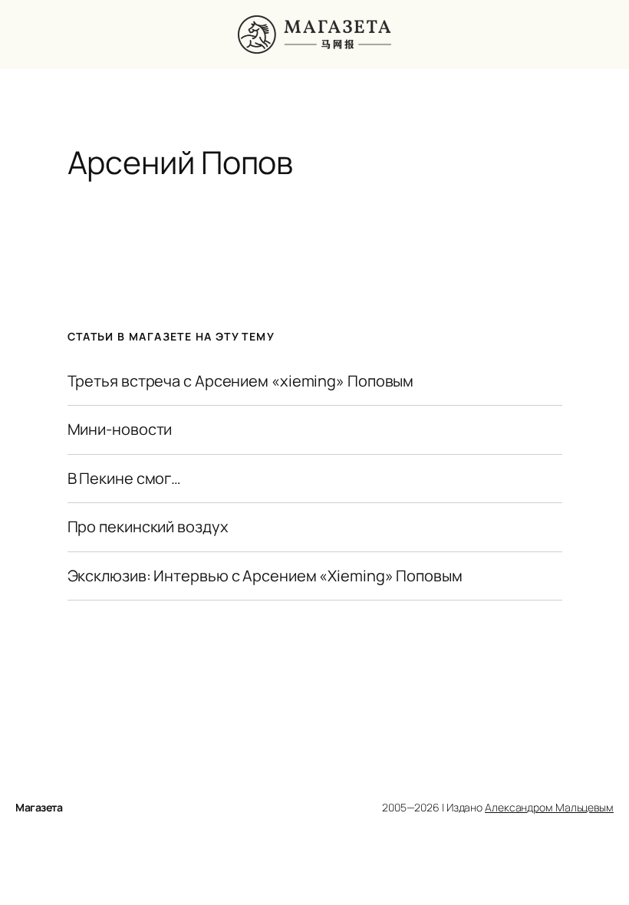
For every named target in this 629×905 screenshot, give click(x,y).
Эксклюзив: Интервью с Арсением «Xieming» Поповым (265, 576)
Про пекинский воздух (148, 526)
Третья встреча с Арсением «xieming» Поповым (241, 381)
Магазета (38, 807)
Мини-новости (120, 429)
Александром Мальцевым (549, 807)
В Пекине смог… (125, 478)
